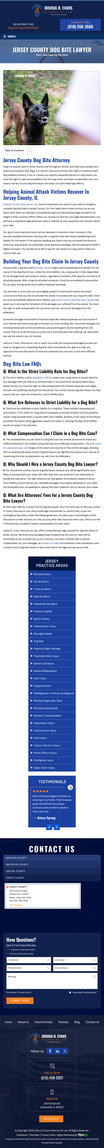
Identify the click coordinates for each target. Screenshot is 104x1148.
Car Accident (41, 581)
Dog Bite (39, 641)
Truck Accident (42, 589)
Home (8, 1022)
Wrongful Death (43, 633)
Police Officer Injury (45, 753)
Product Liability (43, 611)
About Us (23, 1022)
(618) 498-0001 (23, 897)
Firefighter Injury (43, 760)
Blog (77, 1022)
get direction (16, 905)
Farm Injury (40, 738)
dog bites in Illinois (42, 377)
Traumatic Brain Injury (46, 656)
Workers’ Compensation (48, 715)
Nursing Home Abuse (46, 708)
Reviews (63, 1022)
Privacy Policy (24, 992)
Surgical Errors (42, 686)
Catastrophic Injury (45, 626)
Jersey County (44, 267)
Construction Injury (45, 730)
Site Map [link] (34, 1135)
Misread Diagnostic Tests (48, 700)
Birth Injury (40, 678)
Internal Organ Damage (47, 648)
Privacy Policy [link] (48, 1135)
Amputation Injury (44, 723)
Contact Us (92, 1022)
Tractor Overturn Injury (47, 745)
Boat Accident (42, 596)
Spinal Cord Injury (44, 663)
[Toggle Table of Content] (28, 151)
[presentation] (49, 827)
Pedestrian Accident (45, 604)
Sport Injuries (41, 619)
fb (50, 1051)
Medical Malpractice (45, 671)
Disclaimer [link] (22, 1135)
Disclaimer (11, 992)
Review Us (51, 1119)
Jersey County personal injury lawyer (75, 300)
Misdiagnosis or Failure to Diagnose (54, 693)
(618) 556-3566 (80, 26)
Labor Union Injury (44, 767)
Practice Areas (43, 1022)
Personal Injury (42, 574)
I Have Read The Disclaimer (85, 992)
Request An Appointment (23, 28)
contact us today (50, 543)
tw (65, 1051)
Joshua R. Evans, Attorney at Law (20, 204)
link (57, 1051)
